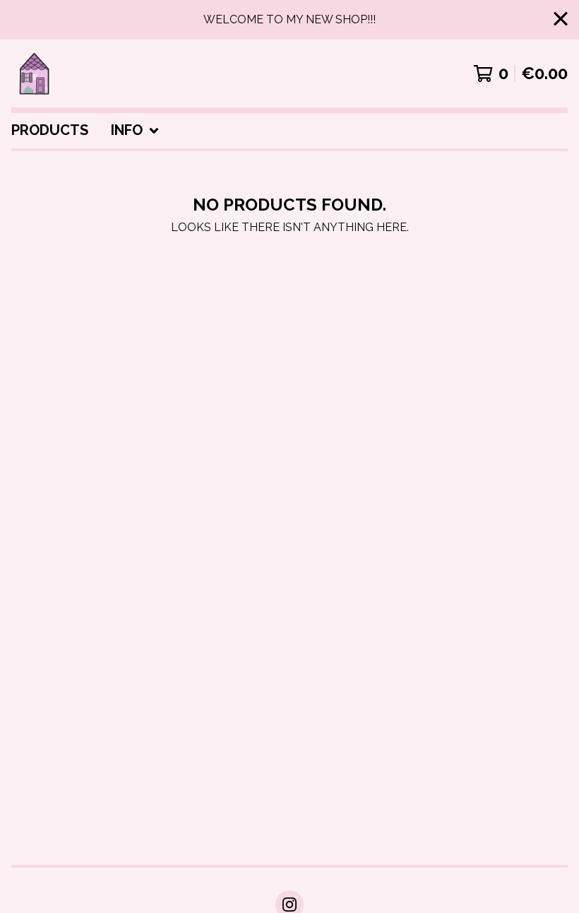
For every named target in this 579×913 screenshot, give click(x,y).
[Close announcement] (561, 20)
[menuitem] (49, 130)
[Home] (33, 73)
